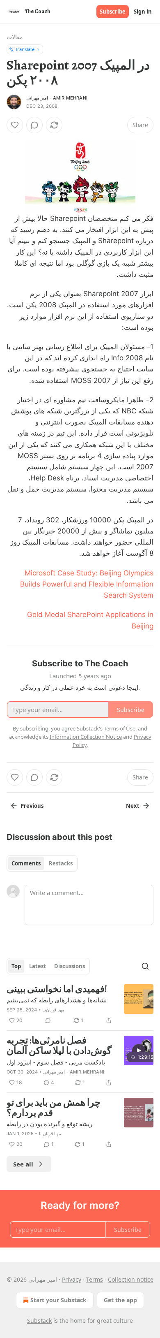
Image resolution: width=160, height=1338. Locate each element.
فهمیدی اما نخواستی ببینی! (57, 989)
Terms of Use (119, 728)
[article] (80, 1005)
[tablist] (42, 863)
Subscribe (113, 11)
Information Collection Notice (86, 736)
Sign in (143, 11)
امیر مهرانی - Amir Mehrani (56, 98)
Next (132, 805)
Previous (32, 805)
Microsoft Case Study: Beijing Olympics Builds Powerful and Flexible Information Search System (86, 584)
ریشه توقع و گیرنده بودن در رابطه (49, 1124)
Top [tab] (16, 966)
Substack (39, 1320)
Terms (94, 1279)
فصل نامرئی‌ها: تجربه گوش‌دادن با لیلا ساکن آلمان (59, 1046)
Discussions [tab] (69, 966)
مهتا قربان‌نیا (53, 1010)
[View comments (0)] (34, 125)
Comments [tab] (26, 863)
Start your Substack (58, 1300)
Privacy (71, 1279)
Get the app (120, 1300)
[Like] (15, 125)
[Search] (145, 966)
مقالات (15, 36)
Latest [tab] (37, 966)
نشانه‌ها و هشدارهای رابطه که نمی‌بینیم (57, 1000)
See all (23, 1164)
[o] (138, 1050)
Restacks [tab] (61, 863)
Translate (24, 49)
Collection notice (130, 1279)
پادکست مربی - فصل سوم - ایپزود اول (56, 1062)
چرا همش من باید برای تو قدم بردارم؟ (54, 1108)
